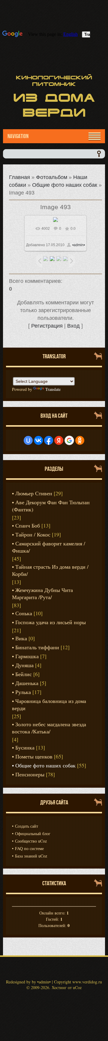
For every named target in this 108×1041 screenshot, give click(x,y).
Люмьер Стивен (33, 493)
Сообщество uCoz (31, 841)
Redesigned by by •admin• (28, 982)
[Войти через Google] (69, 440)
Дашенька (26, 683)
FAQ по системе (29, 848)
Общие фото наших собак (64, 185)
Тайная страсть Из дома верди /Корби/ (50, 570)
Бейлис (23, 674)
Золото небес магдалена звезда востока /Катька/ (49, 728)
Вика (21, 638)
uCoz (77, 987)
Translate (53, 389)
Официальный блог (32, 833)
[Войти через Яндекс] (58, 440)
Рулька (23, 691)
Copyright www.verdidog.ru (78, 982)
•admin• (78, 245)
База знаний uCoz (31, 856)
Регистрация (47, 326)
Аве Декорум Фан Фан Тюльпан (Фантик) (51, 506)
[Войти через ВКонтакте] (38, 440)
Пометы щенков (33, 756)
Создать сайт (26, 826)
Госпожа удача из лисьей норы (50, 622)
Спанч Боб (27, 525)
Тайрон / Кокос (32, 534)
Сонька (23, 613)
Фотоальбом (51, 177)
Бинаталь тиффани (37, 647)
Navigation (18, 136)
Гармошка (27, 656)
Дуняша (24, 665)
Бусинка (24, 747)
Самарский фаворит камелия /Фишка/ (48, 547)
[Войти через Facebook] (48, 440)
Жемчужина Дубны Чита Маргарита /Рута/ (42, 593)
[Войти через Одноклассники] (79, 440)
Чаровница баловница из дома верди (49, 704)
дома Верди (54, 105)
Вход (73, 326)
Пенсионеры (29, 774)
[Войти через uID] (28, 440)
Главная (19, 177)
